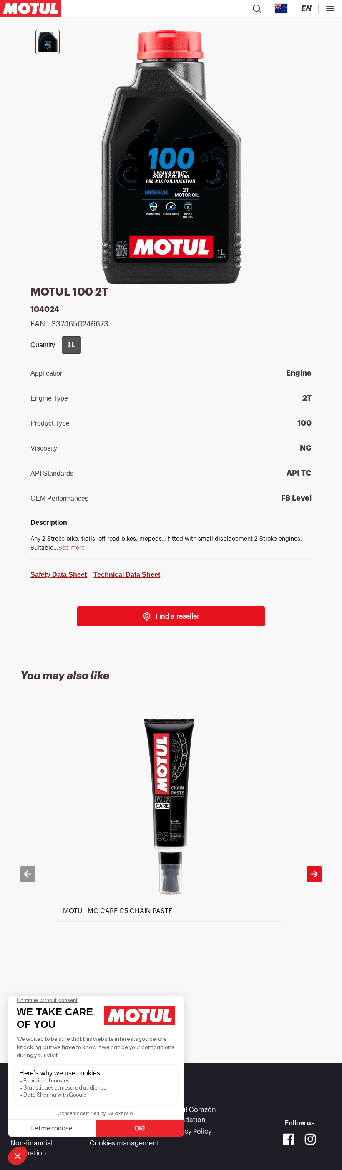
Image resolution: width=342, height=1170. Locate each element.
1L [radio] (71, 344)
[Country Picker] (281, 8)
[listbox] (171, 874)
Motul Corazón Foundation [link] (192, 1115)
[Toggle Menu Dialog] (330, 8)
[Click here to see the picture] (47, 42)
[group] (71, 345)
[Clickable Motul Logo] (30, 8)
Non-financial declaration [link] (31, 1148)
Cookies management (124, 1143)
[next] (314, 874)
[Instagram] (310, 1139)
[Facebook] (288, 1139)
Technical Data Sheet (126, 574)
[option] (171, 874)
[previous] (27, 874)
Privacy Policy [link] (190, 1131)
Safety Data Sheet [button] (58, 574)
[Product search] (257, 8)
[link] (171, 616)
